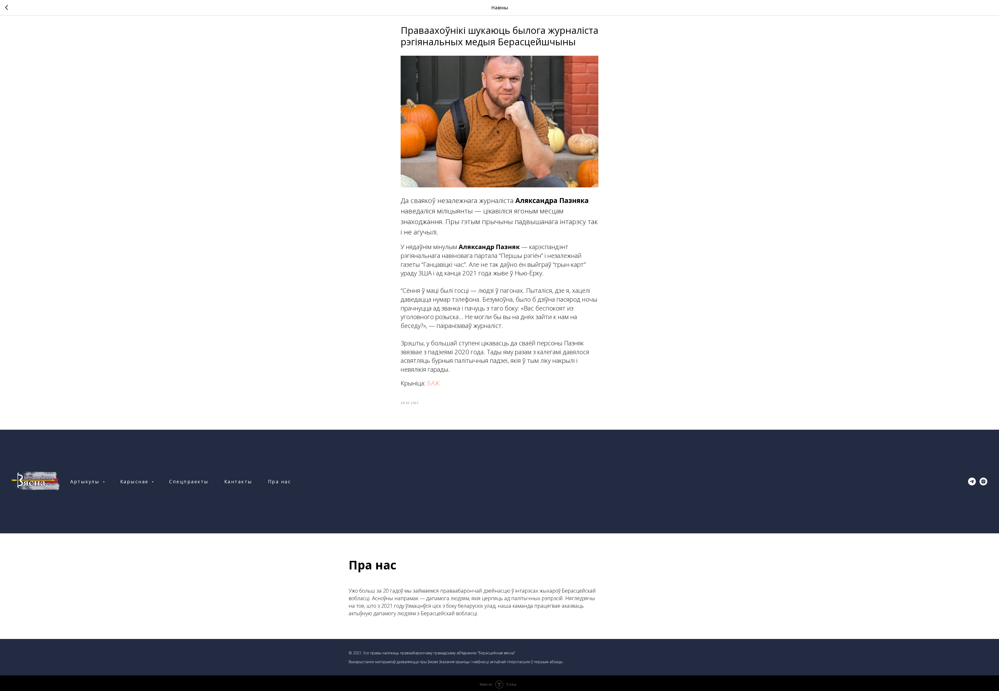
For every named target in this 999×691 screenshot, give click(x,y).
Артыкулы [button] (85, 481)
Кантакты (238, 481)
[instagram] (983, 481)
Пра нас (279, 481)
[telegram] (972, 481)
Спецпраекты (189, 481)
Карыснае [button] (135, 481)
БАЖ (433, 383)
